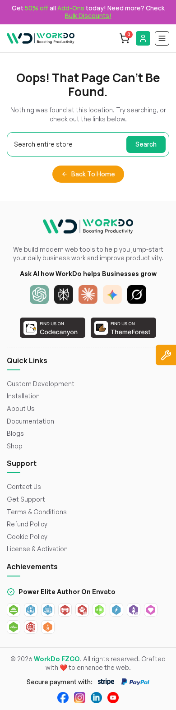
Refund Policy (27, 524)
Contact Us (24, 486)
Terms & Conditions (37, 512)
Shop (15, 446)
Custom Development (40, 383)
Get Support (26, 499)
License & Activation (37, 549)
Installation (23, 396)
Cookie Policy (27, 536)
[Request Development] (166, 355)
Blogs (15, 433)
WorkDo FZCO (57, 659)
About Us (21, 408)
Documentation (30, 421)
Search (146, 144)
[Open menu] (162, 38)
